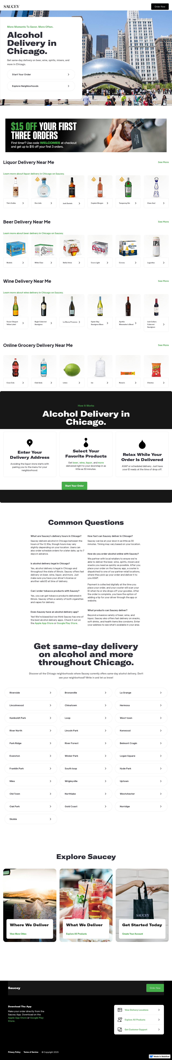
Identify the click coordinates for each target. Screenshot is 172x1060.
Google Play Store (67, 623)
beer (75, 462)
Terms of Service (31, 1052)
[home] (11, 6)
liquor (89, 462)
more (101, 462)
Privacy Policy (14, 1052)
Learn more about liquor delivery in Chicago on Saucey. (33, 173)
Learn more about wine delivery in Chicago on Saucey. (33, 292)
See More (163, 162)
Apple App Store (44, 623)
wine (82, 462)
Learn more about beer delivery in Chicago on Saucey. (33, 233)
